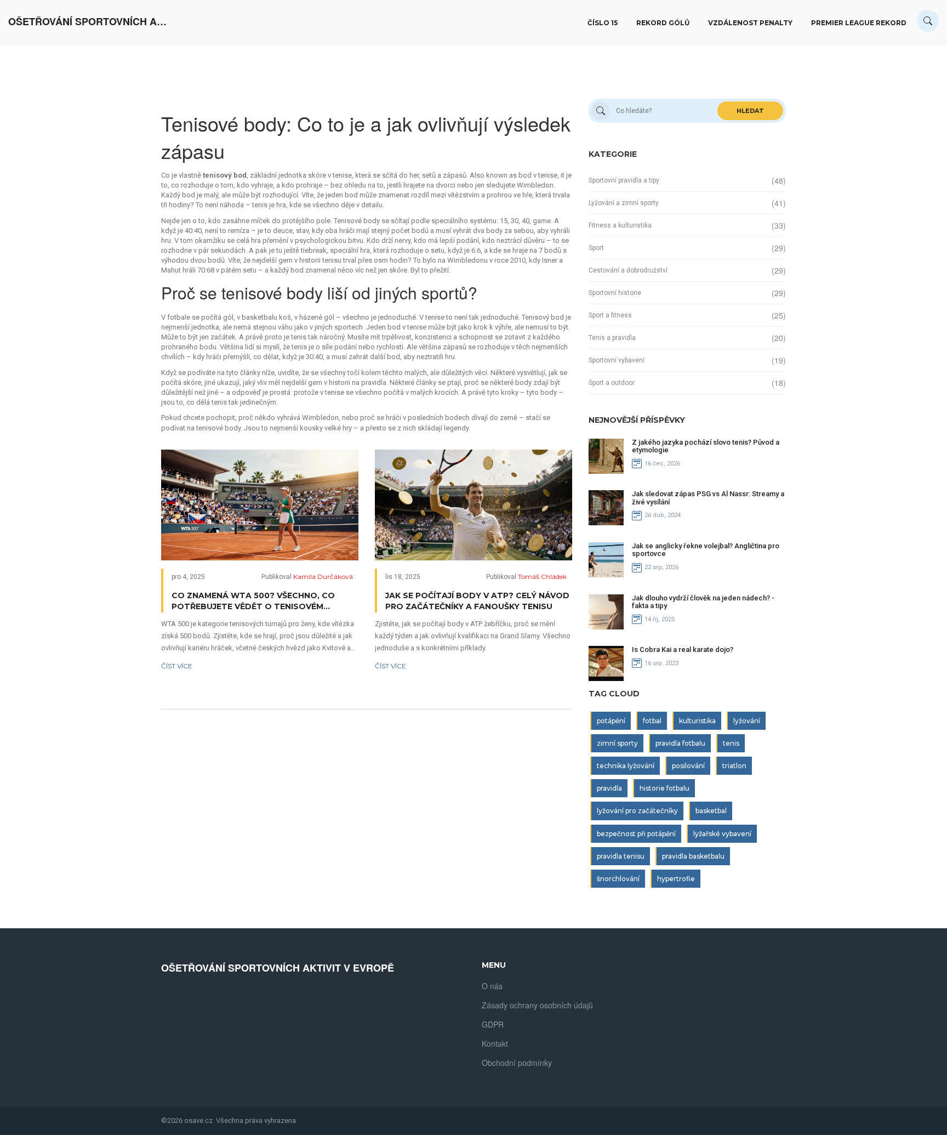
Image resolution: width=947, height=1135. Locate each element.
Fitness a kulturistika (620, 225)
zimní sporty (617, 743)
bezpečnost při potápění (636, 834)
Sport (596, 248)
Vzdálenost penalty (750, 23)
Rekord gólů (662, 23)
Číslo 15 (602, 23)
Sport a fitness (610, 315)
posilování (688, 766)
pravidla (609, 788)
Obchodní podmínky (517, 1062)
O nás (492, 985)
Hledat (750, 111)
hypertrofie (676, 879)
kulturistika (697, 721)
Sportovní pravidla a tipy (624, 180)
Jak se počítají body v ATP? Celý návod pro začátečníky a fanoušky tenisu (477, 601)
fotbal (652, 721)
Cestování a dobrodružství (628, 270)
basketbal (711, 811)
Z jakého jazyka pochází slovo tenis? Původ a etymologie (705, 446)
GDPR (493, 1024)
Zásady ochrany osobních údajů (537, 1005)
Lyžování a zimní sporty (624, 203)
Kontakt (495, 1043)
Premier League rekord (858, 23)
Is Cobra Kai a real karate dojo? (682, 649)
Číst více (176, 666)
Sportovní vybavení (616, 360)
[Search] (928, 21)
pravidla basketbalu (693, 856)
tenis (731, 743)
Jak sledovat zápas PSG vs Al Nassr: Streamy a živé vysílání (708, 498)
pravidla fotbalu (680, 743)
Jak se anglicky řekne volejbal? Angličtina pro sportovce (705, 550)
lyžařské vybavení (722, 834)
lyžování (746, 721)
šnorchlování (618, 879)
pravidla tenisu (620, 856)
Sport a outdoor (612, 383)
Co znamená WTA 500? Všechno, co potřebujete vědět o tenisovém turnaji (253, 601)
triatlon (734, 766)
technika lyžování (625, 766)
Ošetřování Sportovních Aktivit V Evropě (90, 22)
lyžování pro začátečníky (637, 811)
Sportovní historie (615, 293)
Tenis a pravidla (612, 338)
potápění (611, 721)
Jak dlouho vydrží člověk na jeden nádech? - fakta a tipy (703, 602)
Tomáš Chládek (542, 576)
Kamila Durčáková (323, 576)
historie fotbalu (664, 788)
